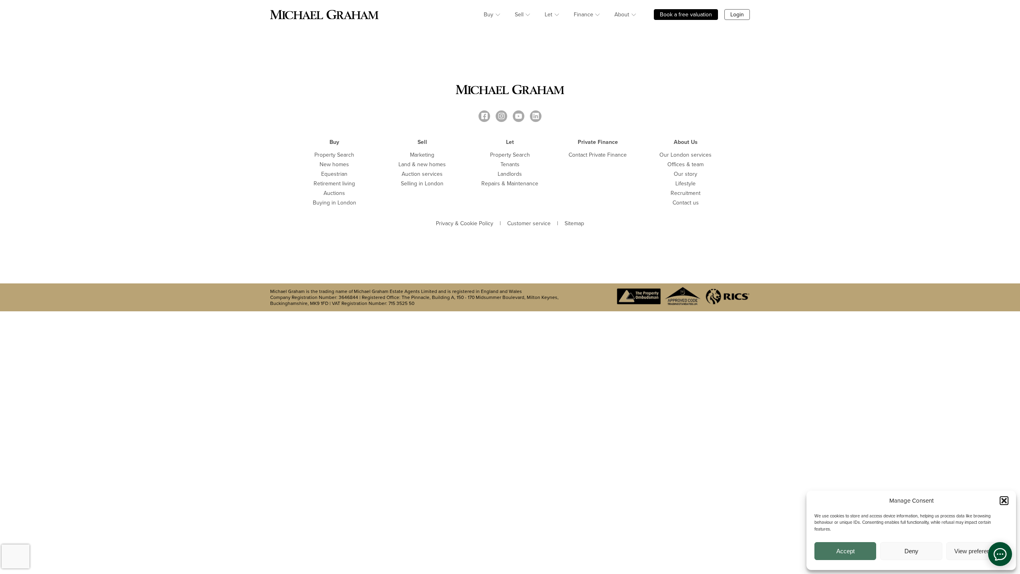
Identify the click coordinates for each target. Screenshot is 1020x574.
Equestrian (334, 174)
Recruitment (685, 193)
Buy (488, 14)
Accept (845, 551)
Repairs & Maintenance (509, 183)
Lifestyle (685, 183)
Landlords (510, 174)
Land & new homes (422, 164)
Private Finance (598, 142)
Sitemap (574, 224)
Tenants (510, 164)
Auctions (334, 193)
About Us (686, 142)
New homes (334, 164)
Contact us (686, 203)
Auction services (422, 174)
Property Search (334, 155)
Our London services (685, 155)
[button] (1004, 501)
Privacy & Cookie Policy (464, 224)
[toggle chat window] (1000, 554)
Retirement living (334, 183)
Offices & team (685, 164)
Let (548, 14)
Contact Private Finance (598, 155)
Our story (685, 174)
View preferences (977, 551)
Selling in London (422, 183)
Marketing (422, 155)
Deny (911, 551)
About (621, 14)
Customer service (529, 224)
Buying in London (334, 203)
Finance (583, 14)
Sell (519, 14)
